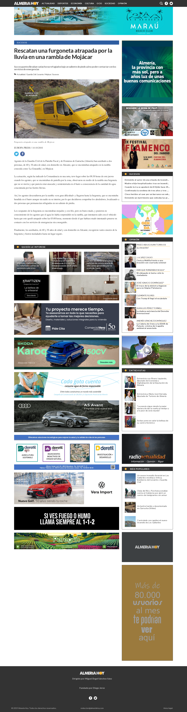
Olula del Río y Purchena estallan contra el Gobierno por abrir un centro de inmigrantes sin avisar (152, 493)
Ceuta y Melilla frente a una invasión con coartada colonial (151, 261)
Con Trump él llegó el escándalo (152, 298)
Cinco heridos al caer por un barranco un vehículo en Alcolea (154, 194)
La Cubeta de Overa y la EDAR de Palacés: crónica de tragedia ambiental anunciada (152, 326)
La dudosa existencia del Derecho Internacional (153, 312)
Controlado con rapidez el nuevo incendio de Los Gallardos (152, 521)
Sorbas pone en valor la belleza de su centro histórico (152, 421)
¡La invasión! (143, 248)
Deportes (63, 3)
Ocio (99, 3)
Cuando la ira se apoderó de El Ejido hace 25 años (149, 187)
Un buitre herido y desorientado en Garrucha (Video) (152, 507)
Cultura (89, 3)
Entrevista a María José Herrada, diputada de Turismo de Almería (152, 395)
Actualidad (48, 3)
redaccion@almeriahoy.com (92, 708)
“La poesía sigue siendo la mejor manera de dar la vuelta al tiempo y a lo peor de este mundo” (153, 408)
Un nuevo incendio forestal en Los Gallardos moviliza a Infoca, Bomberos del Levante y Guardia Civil (153, 478)
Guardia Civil (31, 74)
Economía (76, 3)
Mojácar (48, 74)
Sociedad (110, 3)
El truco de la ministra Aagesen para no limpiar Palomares (151, 287)
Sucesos (55, 74)
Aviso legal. (168, 708)
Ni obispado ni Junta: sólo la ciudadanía (150, 274)
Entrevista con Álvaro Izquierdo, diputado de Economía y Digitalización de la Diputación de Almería (152, 381)
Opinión (122, 3)
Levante (40, 74)
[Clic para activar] (161, 3)
